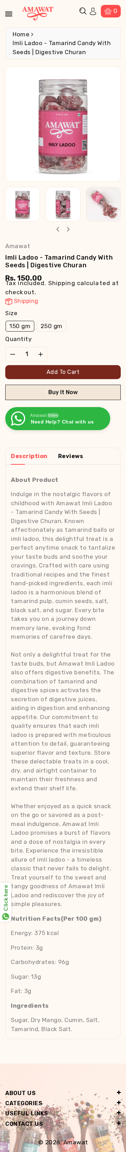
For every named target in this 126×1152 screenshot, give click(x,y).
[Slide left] (58, 230)
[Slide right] (68, 230)
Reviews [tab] (70, 456)
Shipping (61, 283)
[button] (82, 11)
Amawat (75, 1142)
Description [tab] (29, 456)
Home (21, 34)
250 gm (52, 326)
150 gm (19, 326)
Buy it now (63, 392)
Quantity (18, 338)
